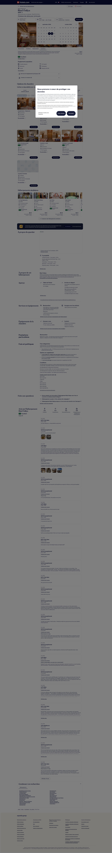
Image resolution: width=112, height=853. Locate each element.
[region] (56, 101)
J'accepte (71, 113)
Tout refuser (61, 113)
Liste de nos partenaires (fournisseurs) (44, 108)
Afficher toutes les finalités (43, 113)
